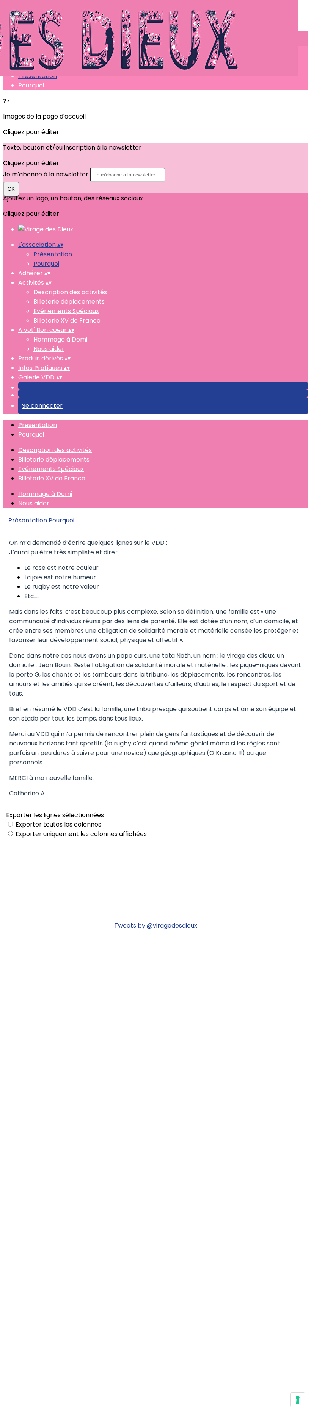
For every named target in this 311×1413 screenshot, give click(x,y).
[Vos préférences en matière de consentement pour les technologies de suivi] (298, 1400)
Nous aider (48, 349)
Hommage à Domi (60, 339)
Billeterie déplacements (69, 301)
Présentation (37, 76)
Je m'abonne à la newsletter (46, 174)
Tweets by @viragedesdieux (155, 925)
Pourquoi (31, 85)
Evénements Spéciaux (66, 311)
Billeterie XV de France (67, 320)
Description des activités (70, 292)
